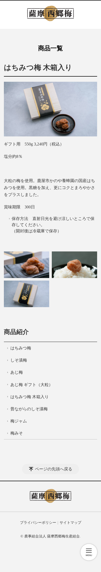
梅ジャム (18, 421)
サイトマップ (70, 523)
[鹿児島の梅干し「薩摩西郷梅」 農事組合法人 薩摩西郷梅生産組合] (50, 14)
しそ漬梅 (18, 360)
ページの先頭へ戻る (53, 469)
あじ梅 (16, 372)
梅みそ (16, 433)
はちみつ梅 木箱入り (29, 397)
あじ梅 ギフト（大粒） (31, 384)
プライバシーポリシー (38, 523)
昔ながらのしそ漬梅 (29, 409)
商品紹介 (16, 332)
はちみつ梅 (20, 348)
